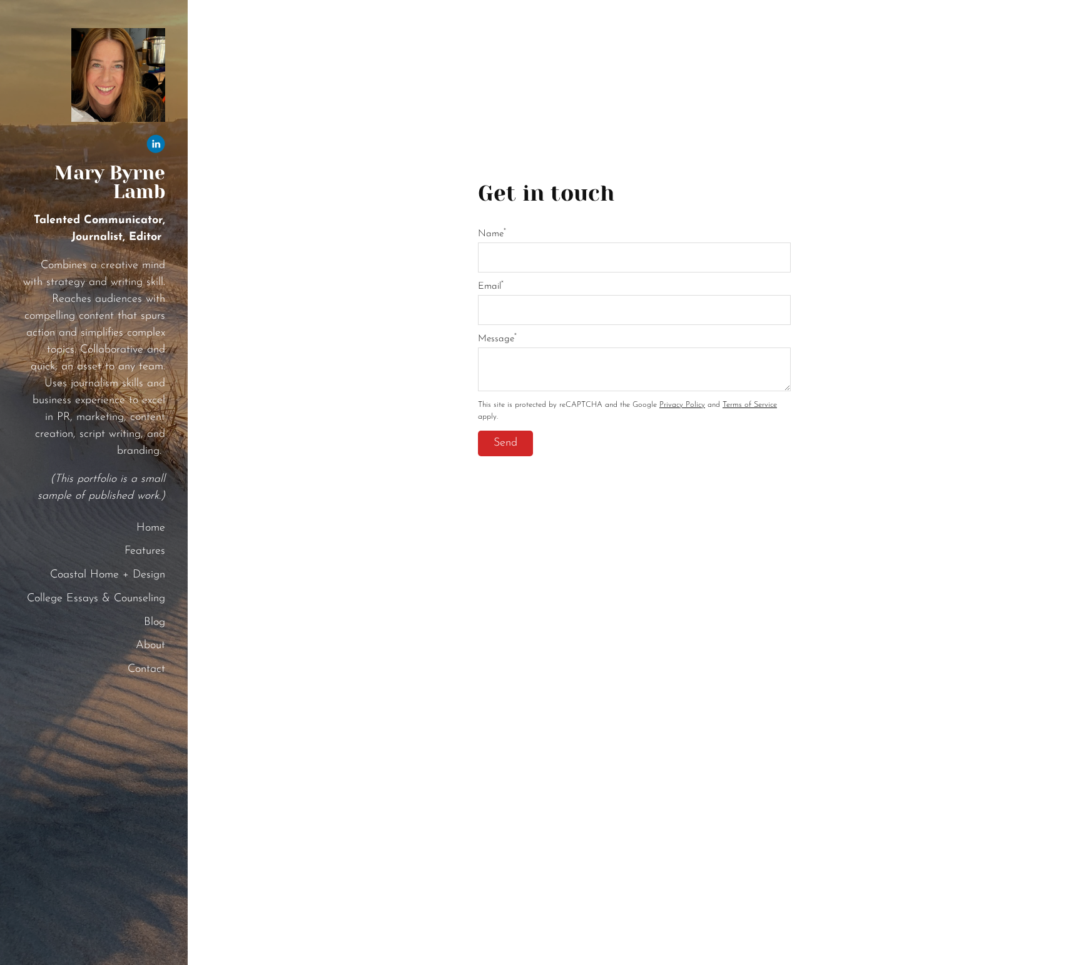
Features (144, 551)
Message (497, 339)
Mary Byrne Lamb (109, 182)
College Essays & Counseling (96, 598)
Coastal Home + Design (107, 575)
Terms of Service (750, 405)
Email (491, 286)
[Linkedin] (155, 146)
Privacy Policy (682, 405)
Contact (146, 669)
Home (150, 528)
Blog (154, 622)
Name (492, 234)
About (150, 645)
